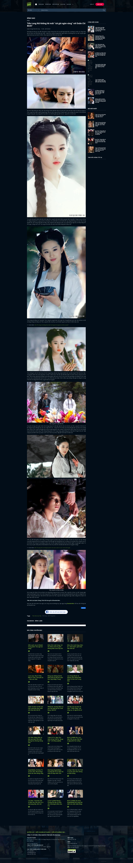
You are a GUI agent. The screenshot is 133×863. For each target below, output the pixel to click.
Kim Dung (44, 615)
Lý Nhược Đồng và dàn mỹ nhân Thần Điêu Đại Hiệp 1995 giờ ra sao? (99, 92)
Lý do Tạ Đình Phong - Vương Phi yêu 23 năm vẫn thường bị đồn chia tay (55, 803)
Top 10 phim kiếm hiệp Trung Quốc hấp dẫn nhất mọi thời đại (100, 80)
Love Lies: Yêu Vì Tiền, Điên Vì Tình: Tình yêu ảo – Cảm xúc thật (35, 677)
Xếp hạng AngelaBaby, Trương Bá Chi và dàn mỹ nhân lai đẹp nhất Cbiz (55, 771)
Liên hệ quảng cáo (58, 832)
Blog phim (62, 4)
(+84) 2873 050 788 (31, 854)
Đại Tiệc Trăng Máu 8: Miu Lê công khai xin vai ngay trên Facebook (100, 132)
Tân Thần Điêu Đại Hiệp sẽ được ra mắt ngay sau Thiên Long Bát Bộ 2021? (100, 46)
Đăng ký (92, 4)
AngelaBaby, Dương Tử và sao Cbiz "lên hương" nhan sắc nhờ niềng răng (35, 771)
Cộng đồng (41, 4)
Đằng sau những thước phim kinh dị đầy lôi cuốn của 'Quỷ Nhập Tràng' (55, 677)
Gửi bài (83, 607)
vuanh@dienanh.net (31, 852)
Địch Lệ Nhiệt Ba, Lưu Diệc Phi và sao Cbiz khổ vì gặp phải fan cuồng (74, 739)
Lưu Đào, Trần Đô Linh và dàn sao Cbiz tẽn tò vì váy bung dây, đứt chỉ (35, 802)
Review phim (48, 4)
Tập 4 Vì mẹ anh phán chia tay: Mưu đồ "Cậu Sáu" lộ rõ (100, 115)
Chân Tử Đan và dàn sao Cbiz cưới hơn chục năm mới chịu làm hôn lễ (35, 708)
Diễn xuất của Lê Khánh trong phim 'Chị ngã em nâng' (35, 646)
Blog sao (69, 4)
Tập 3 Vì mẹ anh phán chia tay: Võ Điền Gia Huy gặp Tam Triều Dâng (100, 124)
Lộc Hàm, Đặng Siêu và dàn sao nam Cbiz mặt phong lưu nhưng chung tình (35, 740)
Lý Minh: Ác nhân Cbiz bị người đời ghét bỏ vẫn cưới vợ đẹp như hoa (100, 54)
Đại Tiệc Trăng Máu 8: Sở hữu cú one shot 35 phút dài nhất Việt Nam (100, 141)
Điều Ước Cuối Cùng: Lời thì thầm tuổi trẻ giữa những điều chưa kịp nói (55, 646)
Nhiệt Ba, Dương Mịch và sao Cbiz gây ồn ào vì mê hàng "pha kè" (55, 708)
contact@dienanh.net (72, 843)
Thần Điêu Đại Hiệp (36, 616)
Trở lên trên (103, 861)
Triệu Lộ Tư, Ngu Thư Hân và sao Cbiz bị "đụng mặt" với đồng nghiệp (55, 739)
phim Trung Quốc (51, 615)
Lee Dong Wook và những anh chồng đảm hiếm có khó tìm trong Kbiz (74, 678)
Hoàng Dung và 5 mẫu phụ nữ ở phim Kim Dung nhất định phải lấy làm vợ (100, 37)
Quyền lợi (30, 832)
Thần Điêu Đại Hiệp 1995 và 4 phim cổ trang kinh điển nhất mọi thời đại (100, 29)
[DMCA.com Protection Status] (72, 851)
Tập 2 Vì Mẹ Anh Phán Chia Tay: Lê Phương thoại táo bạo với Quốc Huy (100, 149)
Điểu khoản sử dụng (43, 832)
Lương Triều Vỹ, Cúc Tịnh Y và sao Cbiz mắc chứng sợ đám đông (75, 771)
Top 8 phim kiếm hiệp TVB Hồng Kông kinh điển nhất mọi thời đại (100, 66)
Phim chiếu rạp (55, 4)
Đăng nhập (99, 4)
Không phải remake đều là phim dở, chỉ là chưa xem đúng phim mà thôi (100, 100)
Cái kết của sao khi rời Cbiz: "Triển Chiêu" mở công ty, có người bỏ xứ (74, 708)
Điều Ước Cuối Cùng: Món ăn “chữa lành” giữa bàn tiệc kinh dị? (75, 646)
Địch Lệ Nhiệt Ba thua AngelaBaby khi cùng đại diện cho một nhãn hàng (74, 802)
